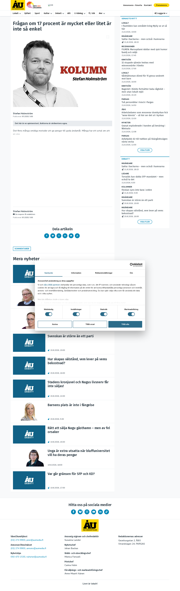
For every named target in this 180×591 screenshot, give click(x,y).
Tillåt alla (125, 324)
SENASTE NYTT (129, 18)
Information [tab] (76, 273)
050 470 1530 (18, 556)
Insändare (127, 36)
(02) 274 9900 (18, 540)
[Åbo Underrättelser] (90, 525)
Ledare (125, 174)
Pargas (125, 99)
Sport (37, 13)
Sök (93, 13)
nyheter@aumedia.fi (36, 556)
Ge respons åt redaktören (25, 214)
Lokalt (15, 13)
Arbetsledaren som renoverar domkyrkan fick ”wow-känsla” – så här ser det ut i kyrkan (145, 115)
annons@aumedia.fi (36, 548)
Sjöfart (27, 13)
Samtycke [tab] (48, 273)
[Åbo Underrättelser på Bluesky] (80, 511)
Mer (100, 13)
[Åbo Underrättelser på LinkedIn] (100, 511)
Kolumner (127, 187)
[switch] (76, 314)
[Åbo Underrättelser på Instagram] (86, 511)
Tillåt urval (90, 324)
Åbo (124, 109)
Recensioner (128, 46)
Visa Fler (145, 150)
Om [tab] (131, 273)
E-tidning (79, 13)
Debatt (58, 13)
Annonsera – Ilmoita (132, 5)
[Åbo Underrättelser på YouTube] (93, 511)
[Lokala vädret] (49, 5)
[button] (161, 13)
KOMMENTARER (22, 249)
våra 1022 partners (52, 285)
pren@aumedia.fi (34, 540)
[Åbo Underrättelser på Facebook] (73, 511)
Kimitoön (126, 60)
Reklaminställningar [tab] (103, 273)
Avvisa (55, 324)
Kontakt (148, 5)
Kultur (46, 13)
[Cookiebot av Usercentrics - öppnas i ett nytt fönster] (131, 265)
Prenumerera (161, 5)
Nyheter (126, 123)
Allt (69, 13)
